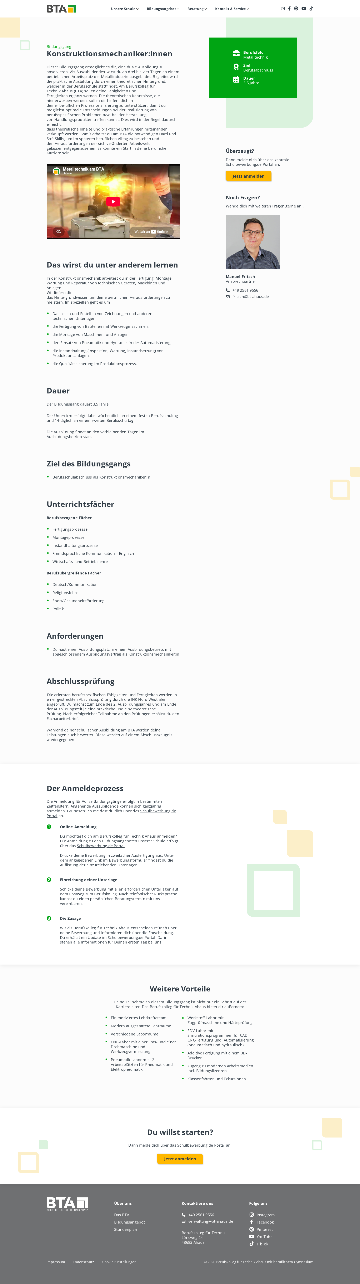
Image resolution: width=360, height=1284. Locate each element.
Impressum (56, 1262)
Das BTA (121, 1214)
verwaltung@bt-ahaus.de (210, 1221)
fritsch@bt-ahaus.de (250, 296)
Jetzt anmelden (249, 176)
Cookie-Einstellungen (119, 1262)
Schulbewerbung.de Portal (101, 845)
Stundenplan (125, 1229)
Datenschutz (83, 1262)
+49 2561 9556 (245, 290)
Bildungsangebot (129, 1222)
